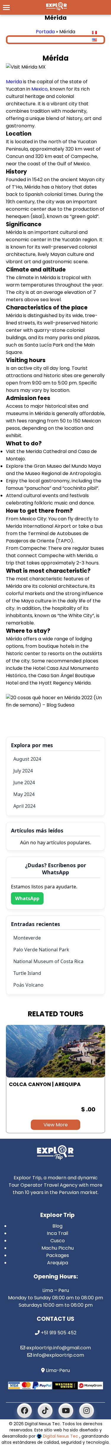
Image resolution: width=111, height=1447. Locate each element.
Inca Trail (57, 1233)
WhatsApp (27, 898)
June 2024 (24, 782)
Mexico (39, 89)
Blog (57, 1226)
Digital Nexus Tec (60, 1436)
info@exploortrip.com (58, 1355)
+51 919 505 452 (58, 1332)
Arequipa (57, 1262)
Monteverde (27, 938)
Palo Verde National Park (41, 949)
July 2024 (23, 770)
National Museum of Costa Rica (48, 961)
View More (56, 1124)
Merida (14, 81)
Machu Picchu (57, 1248)
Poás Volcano (28, 985)
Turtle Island (27, 973)
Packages (57, 1255)
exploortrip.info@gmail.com (58, 1347)
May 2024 (24, 794)
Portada (45, 31)
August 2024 (27, 759)
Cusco (57, 1240)
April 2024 (24, 806)
